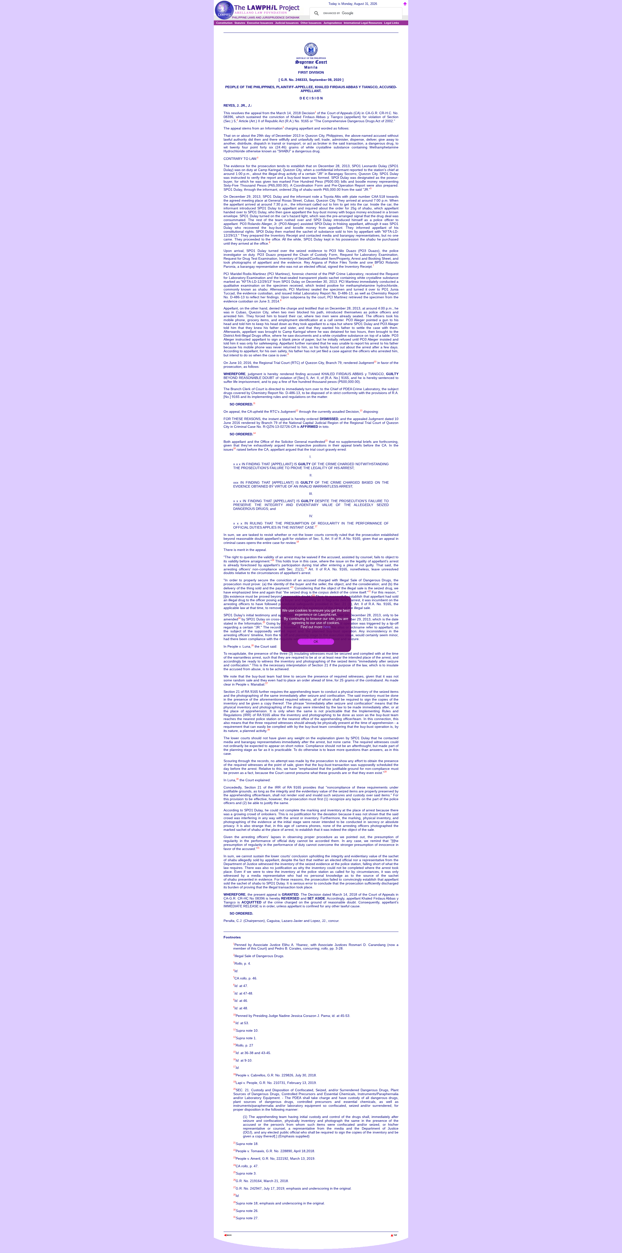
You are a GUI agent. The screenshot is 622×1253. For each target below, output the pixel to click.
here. (327, 627)
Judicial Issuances (287, 22)
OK (316, 642)
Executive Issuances (260, 22)
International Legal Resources (363, 22)
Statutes (239, 22)
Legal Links (391, 22)
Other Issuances (311, 22)
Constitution (224, 22)
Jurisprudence (332, 22)
